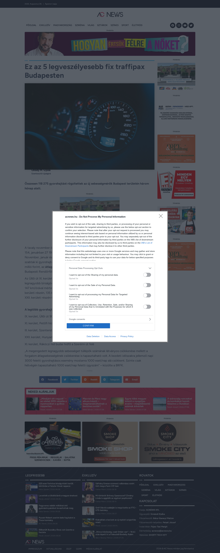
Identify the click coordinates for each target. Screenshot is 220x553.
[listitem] (110, 268)
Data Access (110, 336)
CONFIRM (88, 326)
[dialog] (110, 276)
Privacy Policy (126, 336)
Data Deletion (93, 336)
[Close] (162, 217)
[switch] (147, 275)
